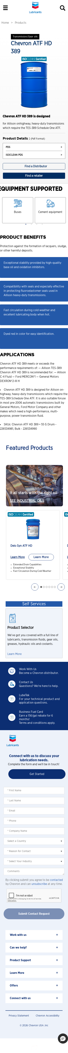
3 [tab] (37, 224)
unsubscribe (39, 884)
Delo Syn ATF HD (21, 545)
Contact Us (26, 682)
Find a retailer (34, 175)
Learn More (18, 557)
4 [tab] (42, 224)
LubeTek (24, 695)
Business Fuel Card (31, 711)
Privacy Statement (19, 1015)
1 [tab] (26, 224)
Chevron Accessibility (47, 1015)
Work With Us (27, 669)
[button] (63, 1038)
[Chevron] (35, 13)
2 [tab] (31, 224)
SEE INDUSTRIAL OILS (27, 501)
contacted (56, 880)
